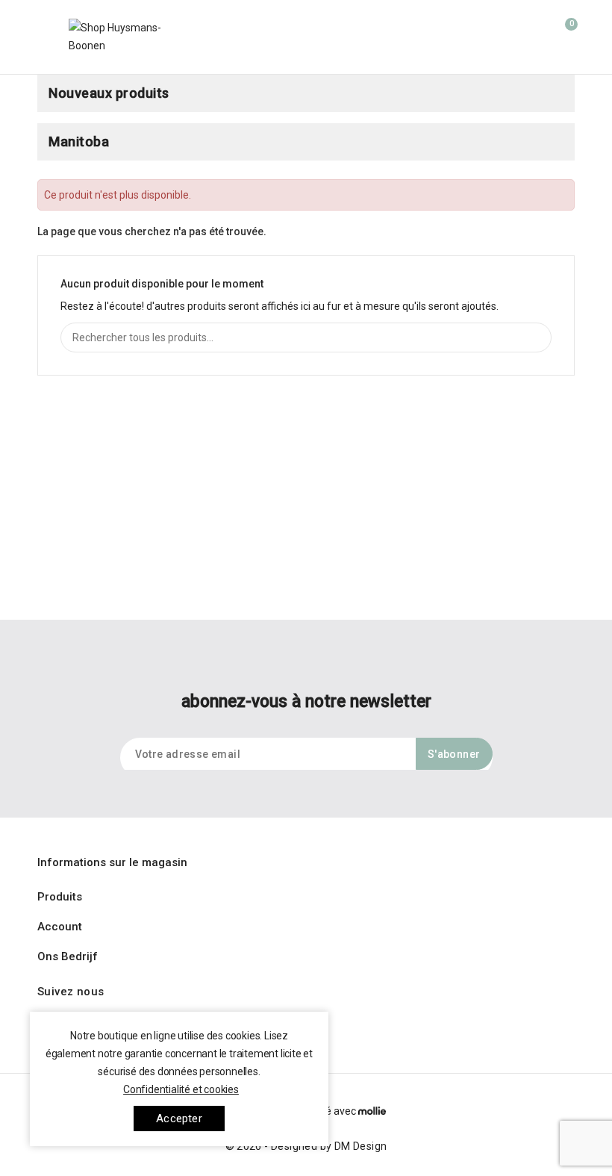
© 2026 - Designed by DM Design (306, 1146)
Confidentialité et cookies (181, 1089)
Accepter (179, 1118)
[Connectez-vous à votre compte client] (533, 31)
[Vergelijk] (465, 32)
